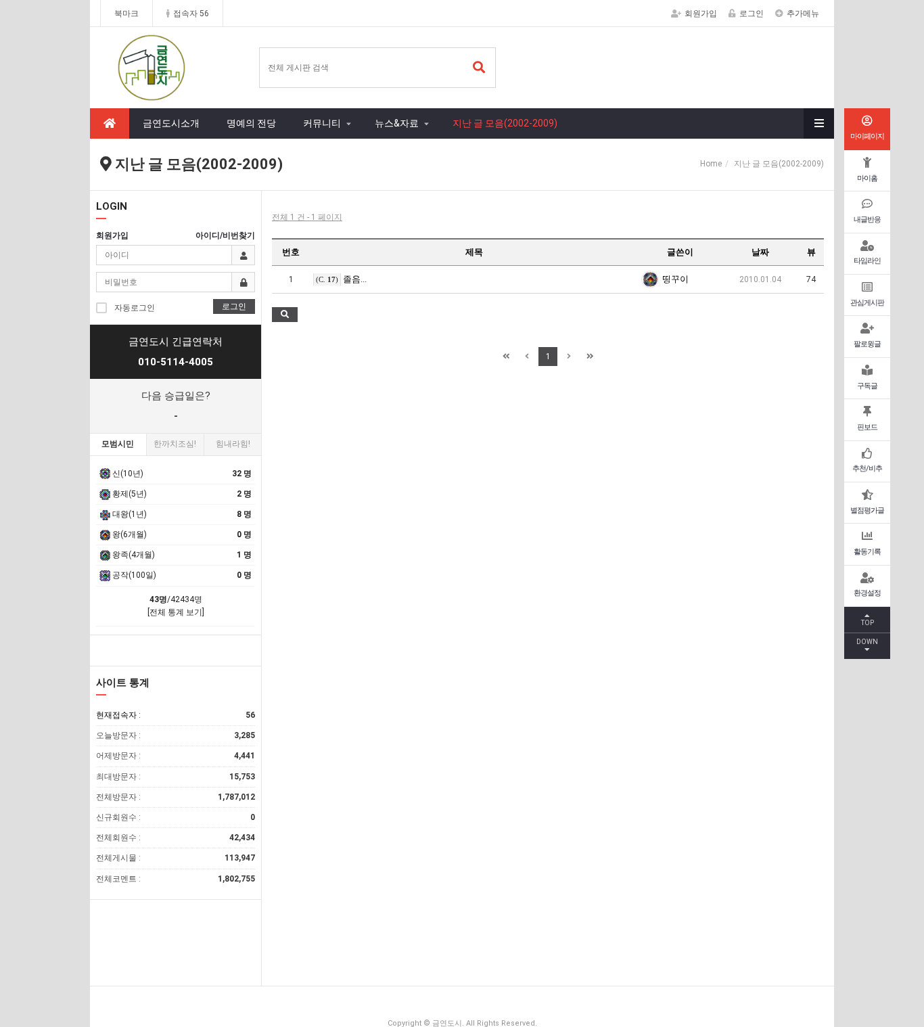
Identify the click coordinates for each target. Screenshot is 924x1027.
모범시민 (117, 444)
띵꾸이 (675, 279)
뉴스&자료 (397, 123)
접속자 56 (191, 13)
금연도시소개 (171, 123)
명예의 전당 (251, 123)
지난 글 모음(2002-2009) (505, 123)
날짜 (760, 252)
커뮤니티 (322, 123)
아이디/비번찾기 (225, 235)
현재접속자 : (175, 715)
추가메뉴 (803, 13)
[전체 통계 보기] (175, 612)
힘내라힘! (233, 444)
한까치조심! (175, 444)
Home (711, 163)
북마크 (126, 13)
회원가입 (701, 13)
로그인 (751, 13)
